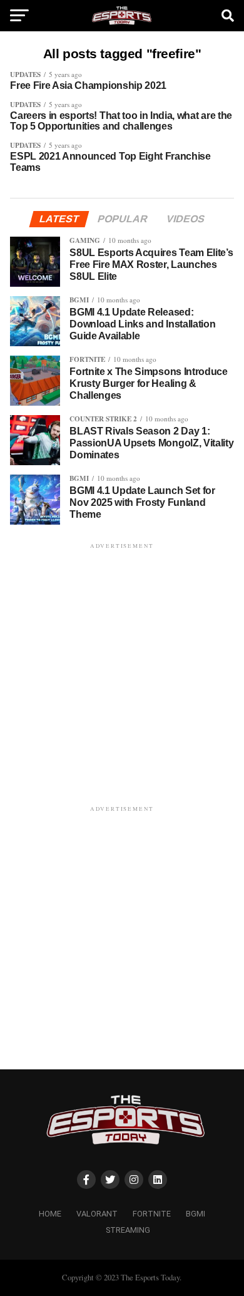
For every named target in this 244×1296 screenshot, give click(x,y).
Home (50, 1213)
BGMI (195, 1213)
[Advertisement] (122, 674)
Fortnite (152, 1213)
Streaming (128, 1230)
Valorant (97, 1213)
